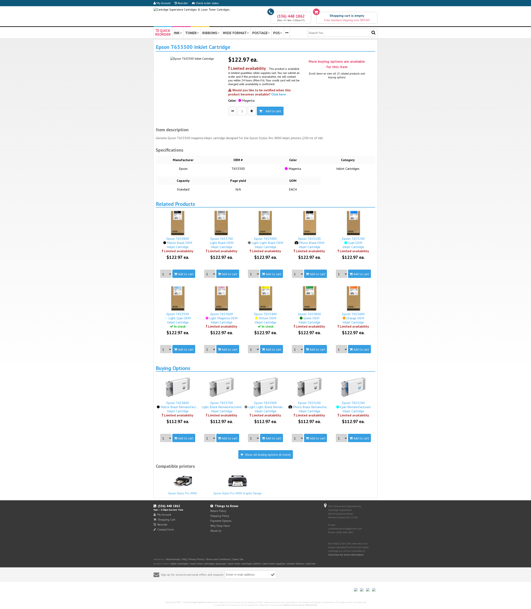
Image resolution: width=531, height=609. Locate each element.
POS (276, 32)
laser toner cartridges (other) (244, 563)
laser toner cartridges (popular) (208, 563)
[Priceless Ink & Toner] (191, 9)
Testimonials (173, 559)
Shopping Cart (166, 519)
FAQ (184, 559)
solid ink (310, 563)
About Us (216, 531)
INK (177, 32)
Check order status (207, 3)
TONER (191, 32)
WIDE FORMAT (235, 32)
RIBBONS (209, 32)
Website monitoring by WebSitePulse (300, 605)
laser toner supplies (274, 563)
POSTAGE (260, 32)
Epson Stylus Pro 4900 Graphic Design (238, 493)
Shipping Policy (219, 516)
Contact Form (165, 529)
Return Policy (218, 511)
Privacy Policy (196, 559)
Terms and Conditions (218, 559)
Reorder (182, 3)
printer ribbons (295, 563)
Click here (278, 94)
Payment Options (220, 521)
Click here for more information (346, 554)
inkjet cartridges (179, 563)
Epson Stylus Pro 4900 (182, 493)
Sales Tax (237, 559)
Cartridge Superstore (197, 602)
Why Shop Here (220, 526)
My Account (163, 3)
